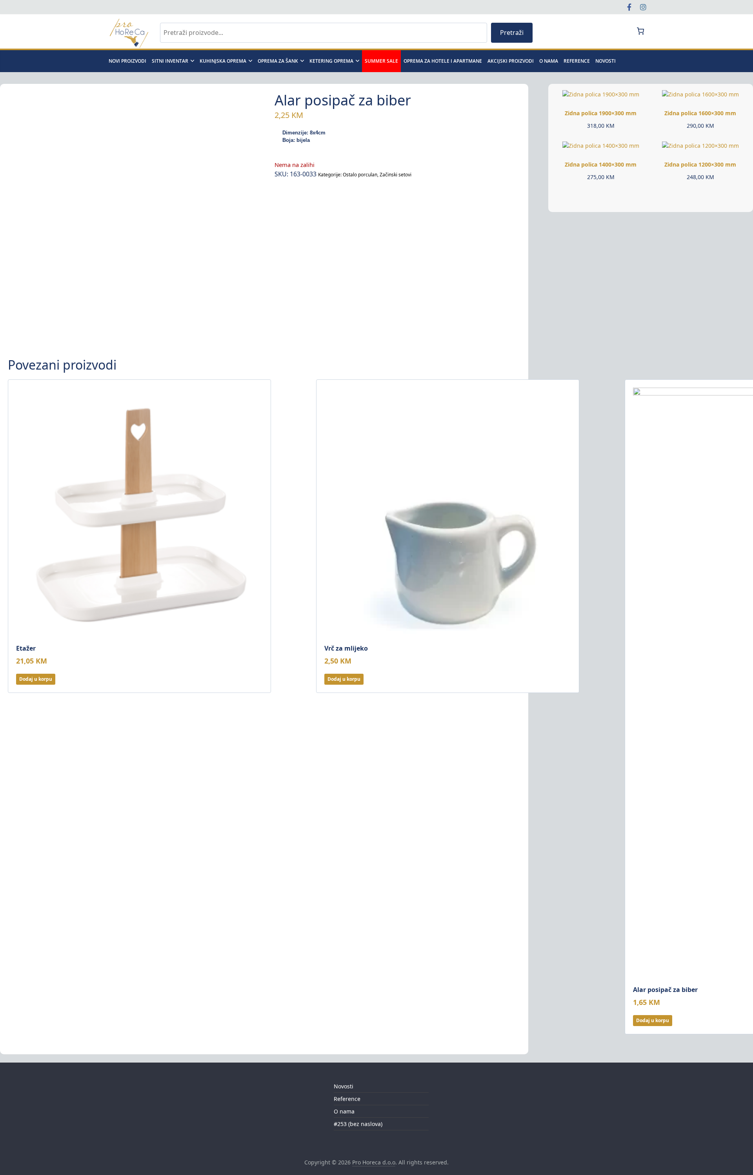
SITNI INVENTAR (170, 61)
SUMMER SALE (381, 61)
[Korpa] (640, 31)
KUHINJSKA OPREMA (223, 61)
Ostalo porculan (360, 174)
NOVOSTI (605, 61)
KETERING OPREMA (331, 61)
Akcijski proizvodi (510, 61)
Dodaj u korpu (35, 679)
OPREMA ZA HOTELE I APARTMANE (443, 61)
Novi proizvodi (127, 61)
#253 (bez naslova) (358, 1124)
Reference (577, 61)
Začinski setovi (395, 174)
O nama (548, 61)
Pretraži (512, 32)
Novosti (343, 1086)
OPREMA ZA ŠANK (278, 61)
